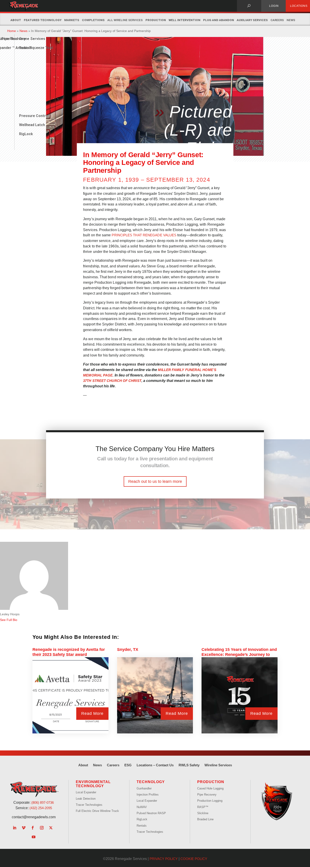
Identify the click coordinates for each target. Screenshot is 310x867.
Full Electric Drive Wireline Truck (97, 811)
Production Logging (209, 800)
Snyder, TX (127, 649)
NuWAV (142, 807)
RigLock (26, 134)
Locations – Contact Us (155, 765)
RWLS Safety (189, 765)
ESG (128, 765)
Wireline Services (218, 765)
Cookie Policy (193, 859)
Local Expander (86, 792)
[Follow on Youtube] (33, 836)
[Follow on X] (50, 827)
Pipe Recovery (207, 794)
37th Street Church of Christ (112, 381)
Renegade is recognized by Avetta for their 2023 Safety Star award (68, 652)
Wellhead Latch (32, 125)
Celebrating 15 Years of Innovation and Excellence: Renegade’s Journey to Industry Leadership (239, 654)
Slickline (202, 813)
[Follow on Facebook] (32, 827)
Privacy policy (164, 859)
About (83, 765)
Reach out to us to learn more (155, 481)
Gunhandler (144, 788)
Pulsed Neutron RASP (151, 813)
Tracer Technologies (89, 804)
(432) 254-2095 (41, 808)
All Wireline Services (125, 20)
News (291, 20)
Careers (277, 20)
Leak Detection (86, 798)
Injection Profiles (148, 794)
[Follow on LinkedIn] (14, 827)
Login (274, 5)
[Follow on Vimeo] (23, 827)
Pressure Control (34, 116)
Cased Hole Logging (210, 788)
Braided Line (205, 819)
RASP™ (202, 807)
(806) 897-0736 (42, 802)
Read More (92, 713)
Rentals (25, 48)
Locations (299, 5)
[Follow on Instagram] (41, 827)
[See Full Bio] (20, 620)
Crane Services (32, 39)
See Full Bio (8, 620)
